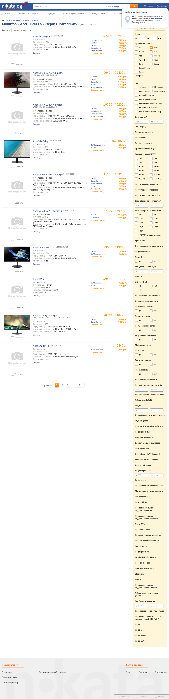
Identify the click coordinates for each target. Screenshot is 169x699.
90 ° (155, 215)
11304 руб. (122, 251)
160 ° (141, 223)
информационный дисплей (150, 103)
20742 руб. (122, 319)
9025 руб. (123, 111)
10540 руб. (122, 350)
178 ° (156, 227)
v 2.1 (140, 290)
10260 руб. (122, 114)
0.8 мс (141, 175)
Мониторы (35, 20)
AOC (155, 52)
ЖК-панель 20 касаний (149, 107)
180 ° (141, 231)
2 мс (155, 158)
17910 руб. (122, 186)
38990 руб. (122, 217)
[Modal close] (163, 11)
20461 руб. (122, 79)
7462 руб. (123, 46)
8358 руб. (123, 145)
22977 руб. (122, 87)
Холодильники (98, 14)
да (140, 261)
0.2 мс (141, 167)
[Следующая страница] (79, 385)
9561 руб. (123, 254)
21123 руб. (122, 82)
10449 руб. (122, 109)
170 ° (156, 223)
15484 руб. (122, 178)
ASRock (142, 60)
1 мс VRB (157, 179)
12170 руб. (122, 286)
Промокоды (161, 672)
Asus (156, 60)
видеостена (144, 91)
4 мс (140, 162)
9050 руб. (123, 148)
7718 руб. (123, 48)
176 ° (141, 227)
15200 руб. (122, 116)
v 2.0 (155, 286)
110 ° (141, 219)
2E (140, 48)
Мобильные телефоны (29, 14)
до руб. (116, 36)
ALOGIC (142, 52)
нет (155, 261)
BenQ (141, 64)
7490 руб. (123, 40)
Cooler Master (144, 68)
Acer (156, 48)
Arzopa (157, 56)
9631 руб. (123, 283)
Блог (128, 672)
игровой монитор (146, 95)
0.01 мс (157, 175)
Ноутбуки (51, 14)
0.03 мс (142, 179)
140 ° (156, 219)
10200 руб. (122, 43)
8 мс (155, 162)
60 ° (140, 215)
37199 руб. (122, 215)
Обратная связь (9, 677)
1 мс (140, 158)
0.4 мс (141, 171)
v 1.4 (140, 286)
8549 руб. (123, 51)
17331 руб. (122, 184)
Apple (141, 56)
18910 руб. (122, 189)
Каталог (7, 14)
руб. (121, 345)
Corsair (142, 72)
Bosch (156, 64)
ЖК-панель (158, 87)
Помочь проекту (10, 682)
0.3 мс (156, 167)
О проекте (7, 672)
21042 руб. (122, 322)
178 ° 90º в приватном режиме (152, 235)
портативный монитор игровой (152, 111)
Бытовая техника (120, 14)
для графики (159, 91)
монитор (142, 87)
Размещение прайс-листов (52, 672)
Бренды (143, 672)
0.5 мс (156, 171)
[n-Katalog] (15, 5)
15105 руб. (122, 181)
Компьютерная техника (73, 14)
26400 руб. (122, 77)
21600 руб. (122, 85)
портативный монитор (148, 99)
